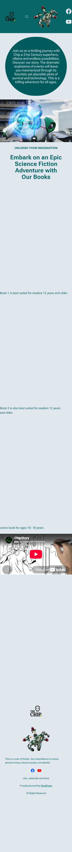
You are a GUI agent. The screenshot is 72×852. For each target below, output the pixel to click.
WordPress (46, 785)
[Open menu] (27, 16)
